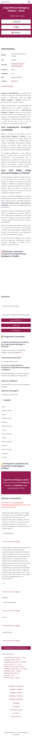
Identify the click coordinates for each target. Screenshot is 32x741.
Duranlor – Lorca (10, 675)
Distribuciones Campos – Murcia (14, 666)
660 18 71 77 (18, 352)
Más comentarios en (11, 541)
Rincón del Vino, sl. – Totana (13, 664)
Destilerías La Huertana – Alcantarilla (16, 662)
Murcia (22, 16)
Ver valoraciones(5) (7, 86)
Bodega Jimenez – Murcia (12, 660)
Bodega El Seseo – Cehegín (13, 671)
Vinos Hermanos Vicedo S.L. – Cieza (15, 657)
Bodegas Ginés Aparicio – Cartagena (16, 669)
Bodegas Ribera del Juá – (12, 673)
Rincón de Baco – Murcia (12, 678)
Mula (17, 16)
